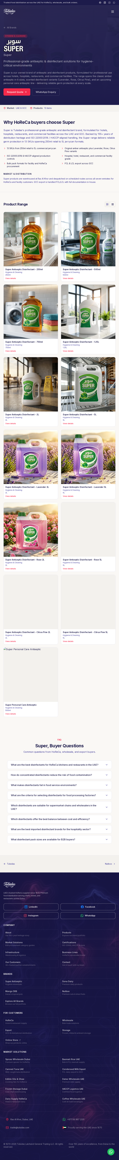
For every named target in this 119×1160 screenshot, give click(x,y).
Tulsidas (11, 864)
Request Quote (15, 92)
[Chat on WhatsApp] (110, 1151)
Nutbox (108, 864)
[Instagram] (109, 2)
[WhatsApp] (114, 2)
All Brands (11, 27)
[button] (30, 247)
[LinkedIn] (104, 2)
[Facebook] (100, 2)
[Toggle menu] (113, 12)
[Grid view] (112, 204)
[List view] (107, 204)
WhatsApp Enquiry (46, 92)
